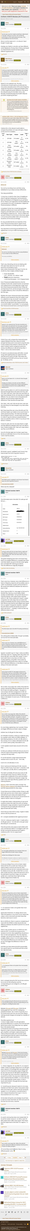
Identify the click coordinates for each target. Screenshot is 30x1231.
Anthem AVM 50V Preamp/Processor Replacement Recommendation (15, 1178)
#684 (28, 243)
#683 (28, 182)
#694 (28, 845)
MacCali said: (5, 31)
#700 (28, 1137)
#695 (28, 887)
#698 (28, 1047)
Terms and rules (11, 1224)
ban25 (5, 1206)
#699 (28, 1114)
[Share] (25, 29)
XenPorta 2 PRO (4, 1229)
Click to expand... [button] (15, 81)
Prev (9, 1157)
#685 (28, 318)
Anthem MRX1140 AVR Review (13, 1185)
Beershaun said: (5, 322)
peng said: (4, 67)
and (11, 308)
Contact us (3, 1224)
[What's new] (24, 1)
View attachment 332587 (8, 484)
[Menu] (2, 1)
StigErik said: (5, 626)
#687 (28, 448)
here (23, 9)
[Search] (28, 1)
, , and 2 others (15, 362)
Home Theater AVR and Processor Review (17, 1172)
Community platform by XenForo (13, 1227)
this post (8, 1008)
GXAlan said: (5, 246)
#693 (28, 708)
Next (20, 1157)
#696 (28, 960)
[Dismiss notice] (27, 6)
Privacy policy (19, 1224)
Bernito (5, 1180)
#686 (28, 373)
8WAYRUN (18, 1229)
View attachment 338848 (8, 633)
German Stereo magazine (8, 786)
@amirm (3, 784)
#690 (28, 546)
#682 (28, 64)
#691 (28, 578)
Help (25, 1224)
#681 (28, 28)
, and (12, 171)
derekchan (6, 1197)
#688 (28, 474)
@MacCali (3, 184)
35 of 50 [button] (15, 1157)
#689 (28, 496)
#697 (28, 995)
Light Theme (5, 1222)
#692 (28, 623)
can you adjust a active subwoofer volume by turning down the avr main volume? (16, 1194)
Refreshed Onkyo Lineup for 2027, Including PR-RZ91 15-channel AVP (15, 1203)
